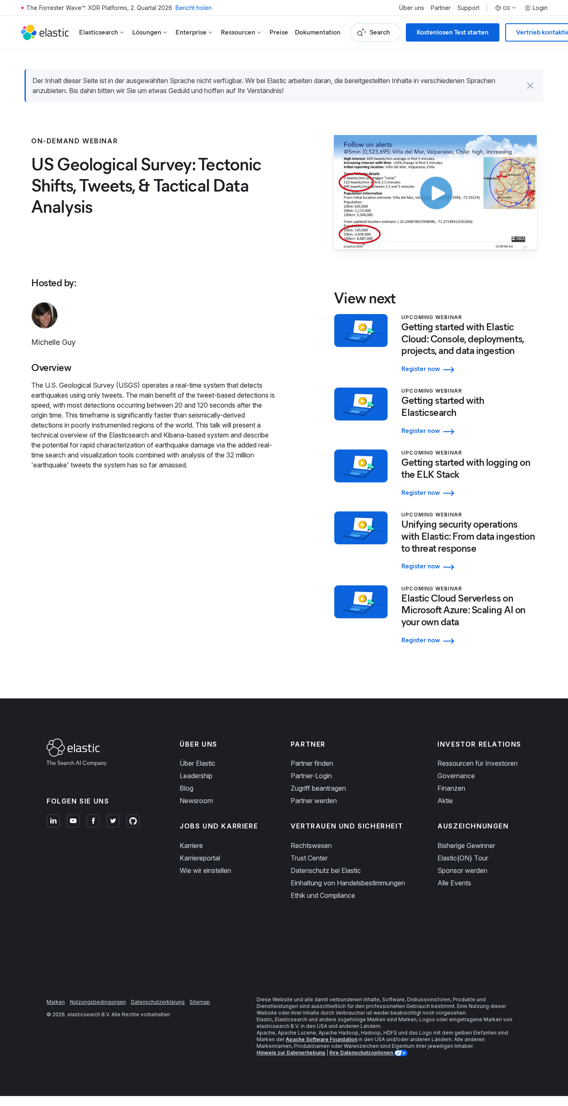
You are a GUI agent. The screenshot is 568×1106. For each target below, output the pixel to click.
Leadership (196, 776)
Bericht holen (193, 7)
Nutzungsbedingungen (98, 1002)
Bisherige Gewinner (466, 845)
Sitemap (200, 1002)
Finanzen (451, 788)
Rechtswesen (311, 845)
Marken (56, 1002)
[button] (530, 85)
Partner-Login (311, 776)
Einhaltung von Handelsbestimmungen (348, 883)
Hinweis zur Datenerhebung (291, 1052)
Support (468, 8)
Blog (186, 788)
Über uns (411, 8)
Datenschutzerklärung (158, 1002)
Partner (441, 8)
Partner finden (312, 763)
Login (540, 8)
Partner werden (314, 800)
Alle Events (454, 883)
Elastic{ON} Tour (462, 858)
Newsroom (196, 800)
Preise (278, 32)
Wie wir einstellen (205, 870)
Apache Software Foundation (321, 1039)
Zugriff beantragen (318, 788)
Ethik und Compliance (323, 895)
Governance (456, 776)
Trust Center (309, 858)
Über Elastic (197, 763)
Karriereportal (200, 858)
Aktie (445, 800)
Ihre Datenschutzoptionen (361, 1052)
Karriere (191, 845)
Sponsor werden (462, 870)
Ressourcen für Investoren (477, 763)
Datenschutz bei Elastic (326, 870)
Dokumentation (318, 32)
